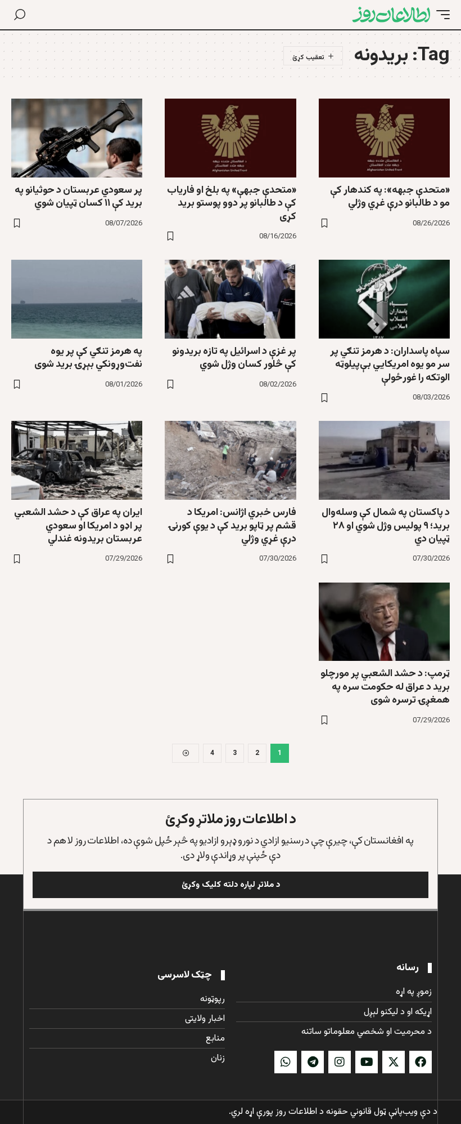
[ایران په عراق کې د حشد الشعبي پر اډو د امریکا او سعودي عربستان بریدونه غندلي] (76, 460)
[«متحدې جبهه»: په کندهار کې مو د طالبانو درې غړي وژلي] (384, 138)
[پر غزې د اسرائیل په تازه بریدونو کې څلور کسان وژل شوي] (230, 299)
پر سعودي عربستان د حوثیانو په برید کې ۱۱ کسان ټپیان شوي (78, 197)
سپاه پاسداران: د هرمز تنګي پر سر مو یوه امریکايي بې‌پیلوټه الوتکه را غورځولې (390, 365)
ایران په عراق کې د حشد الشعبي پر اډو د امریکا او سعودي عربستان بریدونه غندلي (78, 526)
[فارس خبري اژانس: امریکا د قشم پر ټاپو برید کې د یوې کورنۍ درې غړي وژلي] (230, 460)
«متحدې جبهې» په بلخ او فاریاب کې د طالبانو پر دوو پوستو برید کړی (231, 204)
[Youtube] (366, 1062)
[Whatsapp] (285, 1062)
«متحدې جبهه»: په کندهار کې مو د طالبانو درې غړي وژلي (390, 197)
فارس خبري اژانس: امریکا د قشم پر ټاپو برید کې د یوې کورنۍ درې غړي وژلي (232, 526)
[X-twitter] (393, 1062)
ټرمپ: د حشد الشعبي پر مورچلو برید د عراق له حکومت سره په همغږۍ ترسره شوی (385, 687)
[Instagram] (339, 1062)
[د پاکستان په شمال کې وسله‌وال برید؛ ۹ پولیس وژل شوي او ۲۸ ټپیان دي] (384, 460)
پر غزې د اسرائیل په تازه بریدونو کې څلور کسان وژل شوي (234, 358)
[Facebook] (420, 1062)
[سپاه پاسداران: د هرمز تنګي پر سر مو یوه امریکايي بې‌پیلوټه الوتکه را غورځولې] (384, 299)
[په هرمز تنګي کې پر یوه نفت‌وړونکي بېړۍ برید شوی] (76, 299)
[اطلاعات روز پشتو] (391, 15)
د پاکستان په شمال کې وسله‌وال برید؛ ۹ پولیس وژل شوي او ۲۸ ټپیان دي (386, 526)
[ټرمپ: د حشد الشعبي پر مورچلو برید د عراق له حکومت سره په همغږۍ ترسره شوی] (384, 622)
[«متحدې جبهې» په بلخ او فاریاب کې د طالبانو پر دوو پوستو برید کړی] (230, 138)
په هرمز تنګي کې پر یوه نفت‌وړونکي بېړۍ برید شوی (88, 358)
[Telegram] (312, 1062)
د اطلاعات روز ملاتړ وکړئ (230, 819)
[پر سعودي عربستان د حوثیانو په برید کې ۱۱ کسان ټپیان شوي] (76, 138)
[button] (440, 15)
